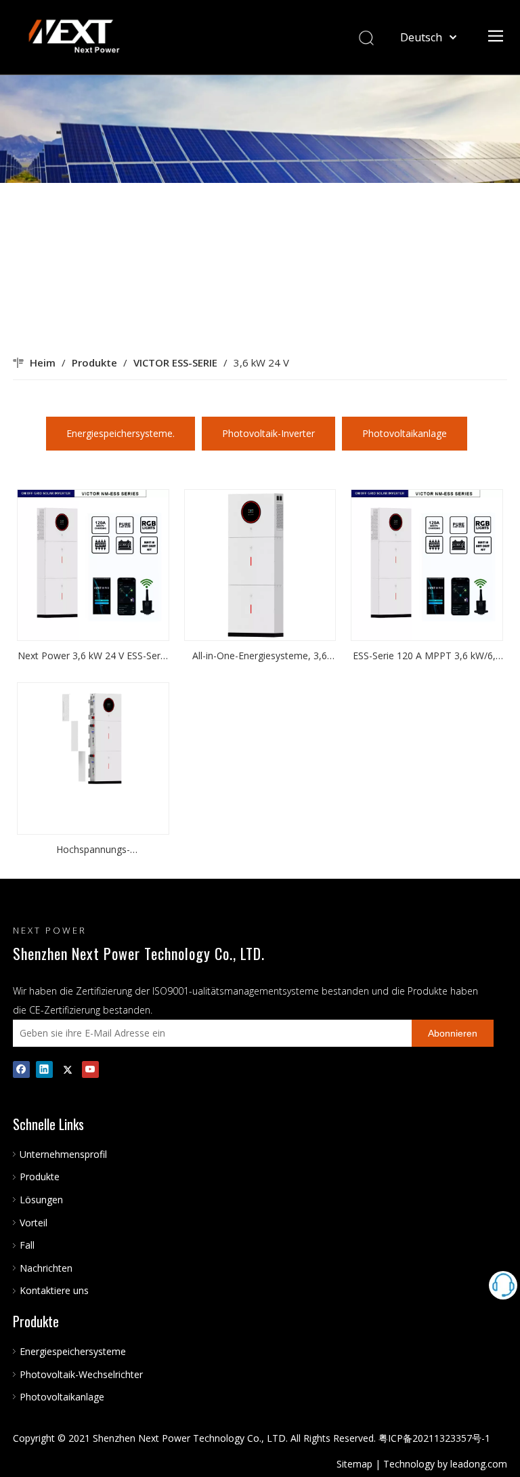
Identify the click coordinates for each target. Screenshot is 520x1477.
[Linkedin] (44, 1069)
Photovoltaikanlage (404, 433)
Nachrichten (46, 1268)
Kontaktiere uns (54, 1290)
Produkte (40, 1176)
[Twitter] (67, 1069)
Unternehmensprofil (63, 1154)
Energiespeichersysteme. (120, 433)
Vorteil (33, 1222)
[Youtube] (90, 1069)
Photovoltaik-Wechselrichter (81, 1374)
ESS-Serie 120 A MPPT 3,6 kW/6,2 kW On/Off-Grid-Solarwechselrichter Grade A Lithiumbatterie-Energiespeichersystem (427, 656)
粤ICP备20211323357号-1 (434, 1438)
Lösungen (41, 1199)
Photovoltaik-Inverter (268, 433)
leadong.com (478, 1463)
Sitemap (354, 1463)
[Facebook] (21, 1069)
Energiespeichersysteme (73, 1351)
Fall (27, 1245)
